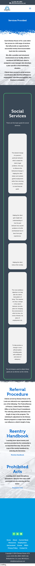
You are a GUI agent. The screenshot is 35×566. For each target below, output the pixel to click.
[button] (30, 9)
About (15, 540)
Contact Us (23, 548)
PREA (26, 545)
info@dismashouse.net (17, 561)
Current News (23, 540)
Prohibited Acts (17, 488)
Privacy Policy (13, 548)
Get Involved (11, 545)
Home (9, 540)
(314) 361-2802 (16, 556)
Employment (22, 542)
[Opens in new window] (13, 533)
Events (19, 545)
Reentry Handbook (17, 455)
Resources (12, 542)
